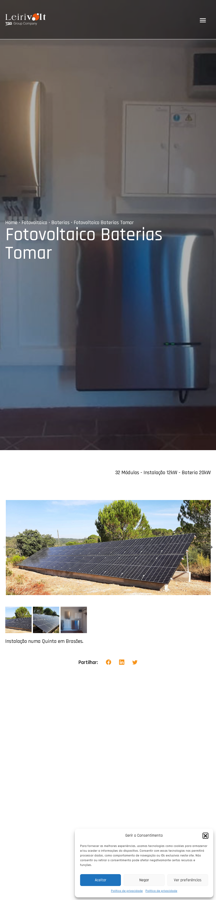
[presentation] (5, 548)
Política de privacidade (127, 891)
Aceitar (100, 880)
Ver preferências (188, 880)
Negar (144, 880)
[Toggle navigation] (203, 20)
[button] (205, 835)
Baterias (60, 222)
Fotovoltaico (34, 222)
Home (11, 222)
